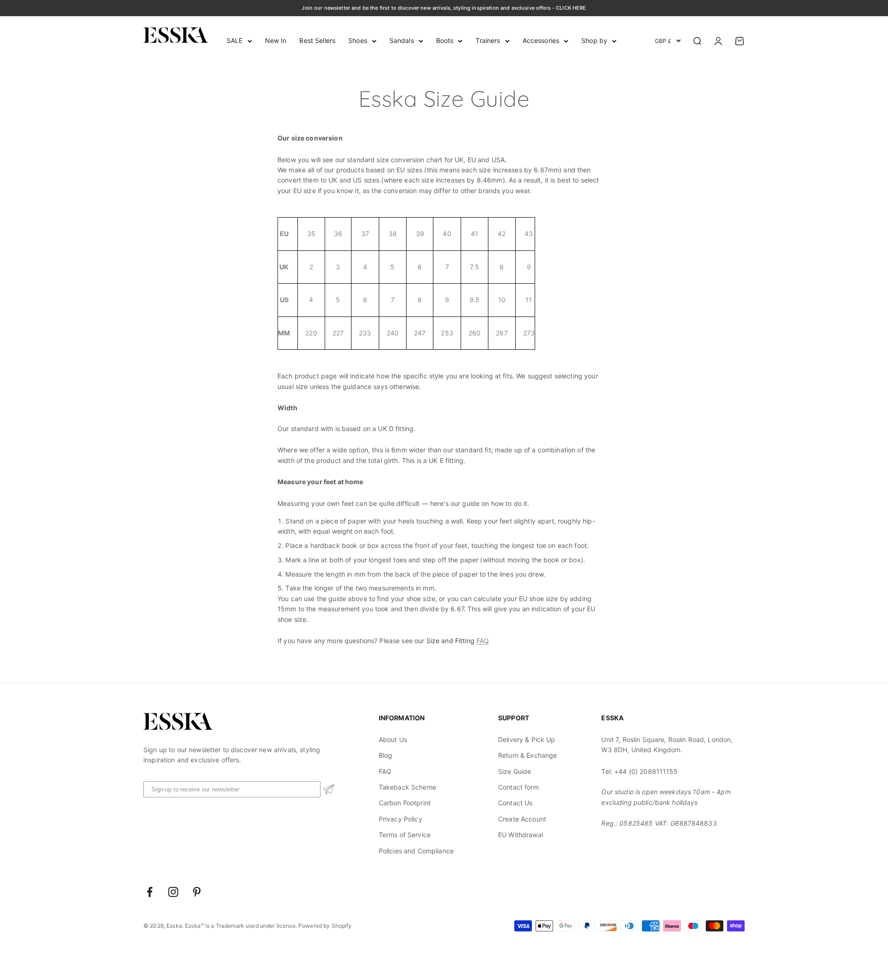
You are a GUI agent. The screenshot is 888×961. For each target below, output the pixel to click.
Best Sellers (317, 40)
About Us (393, 739)
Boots (445, 40)
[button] (328, 789)
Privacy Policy (400, 819)
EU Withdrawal (520, 835)
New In (276, 40)
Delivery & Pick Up (526, 739)
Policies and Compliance (416, 851)
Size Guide (514, 771)
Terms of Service (405, 835)
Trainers (487, 40)
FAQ (482, 641)
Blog (386, 755)
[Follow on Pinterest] (197, 892)
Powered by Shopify (325, 925)
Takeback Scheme (407, 787)
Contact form (518, 787)
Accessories (541, 40)
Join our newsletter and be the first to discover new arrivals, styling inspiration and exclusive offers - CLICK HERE (444, 8)
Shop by (594, 40)
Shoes (357, 40)
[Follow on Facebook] (149, 892)
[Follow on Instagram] (173, 892)
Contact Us (515, 803)
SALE (235, 40)
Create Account (522, 819)
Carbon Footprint (405, 803)
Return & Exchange (527, 755)
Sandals (401, 40)
